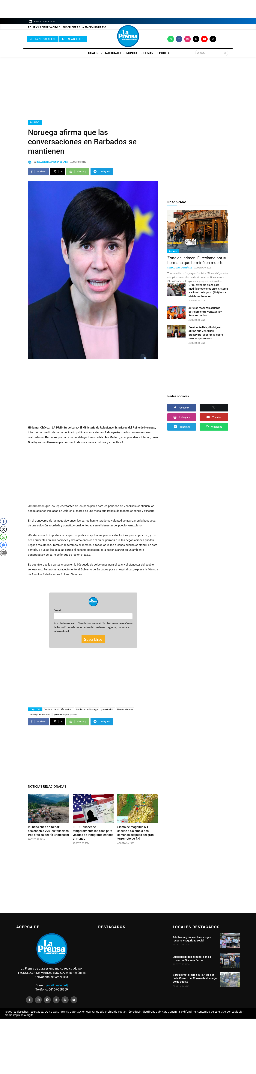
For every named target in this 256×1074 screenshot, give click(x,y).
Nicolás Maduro (125, 709)
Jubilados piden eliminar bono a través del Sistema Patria (192, 958)
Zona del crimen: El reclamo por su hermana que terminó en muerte (197, 260)
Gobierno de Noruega (87, 709)
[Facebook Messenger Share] (3, 545)
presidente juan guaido (65, 714)
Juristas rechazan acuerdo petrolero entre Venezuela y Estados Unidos (205, 311)
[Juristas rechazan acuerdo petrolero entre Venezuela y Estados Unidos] (176, 312)
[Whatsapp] (170, 39)
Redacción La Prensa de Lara (52, 162)
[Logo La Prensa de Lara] (128, 36)
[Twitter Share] (3, 529)
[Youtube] (204, 39)
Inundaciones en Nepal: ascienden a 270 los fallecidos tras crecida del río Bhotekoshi (48, 831)
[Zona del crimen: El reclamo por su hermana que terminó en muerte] (197, 231)
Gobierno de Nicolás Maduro (58, 709)
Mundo (35, 122)
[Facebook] (179, 39)
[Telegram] (47, 999)
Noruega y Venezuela (39, 714)
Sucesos (173, 251)
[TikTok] (56, 999)
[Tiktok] (213, 39)
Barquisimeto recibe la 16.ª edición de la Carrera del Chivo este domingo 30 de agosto (195, 978)
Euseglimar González (179, 267)
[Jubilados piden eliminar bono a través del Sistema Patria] (230, 960)
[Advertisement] (128, 88)
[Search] (225, 53)
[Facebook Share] (3, 521)
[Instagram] (187, 39)
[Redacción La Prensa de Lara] (30, 162)
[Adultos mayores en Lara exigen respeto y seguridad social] (230, 940)
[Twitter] (196, 39)
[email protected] (57, 985)
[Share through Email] (3, 552)
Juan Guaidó (107, 709)
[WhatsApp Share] (3, 537)
